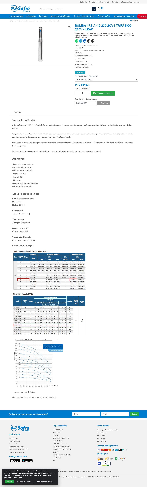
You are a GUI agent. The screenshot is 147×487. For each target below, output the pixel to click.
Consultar (104, 103)
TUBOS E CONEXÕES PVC (61, 446)
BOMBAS (56, 435)
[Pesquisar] (94, 9)
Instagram (103, 433)
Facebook (103, 436)
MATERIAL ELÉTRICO (60, 444)
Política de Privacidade (16, 447)
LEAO (81, 52)
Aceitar (9, 482)
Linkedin (102, 439)
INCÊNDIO (56, 452)
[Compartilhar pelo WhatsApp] (76, 41)
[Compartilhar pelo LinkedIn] (84, 41)
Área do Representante (131, 2)
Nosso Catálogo (14, 441)
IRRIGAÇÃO (56, 432)
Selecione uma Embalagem (86, 76)
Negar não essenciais (24, 482)
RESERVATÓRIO (58, 430)
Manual (80, 72)
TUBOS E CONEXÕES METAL (62, 449)
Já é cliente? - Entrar (88, 2)
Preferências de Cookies (44, 482)
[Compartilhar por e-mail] (88, 41)
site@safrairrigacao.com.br (109, 430)
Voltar (135, 20)
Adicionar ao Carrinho (104, 93)
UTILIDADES (57, 458)
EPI (54, 460)
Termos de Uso (14, 444)
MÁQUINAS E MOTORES (61, 438)
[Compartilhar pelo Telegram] (80, 41)
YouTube (103, 441)
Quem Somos (13, 438)
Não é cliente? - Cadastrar (109, 2)
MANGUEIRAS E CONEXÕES (62, 455)
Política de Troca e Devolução (18, 449)
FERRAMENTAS (58, 441)
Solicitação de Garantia (16, 452)
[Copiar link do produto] (92, 41)
